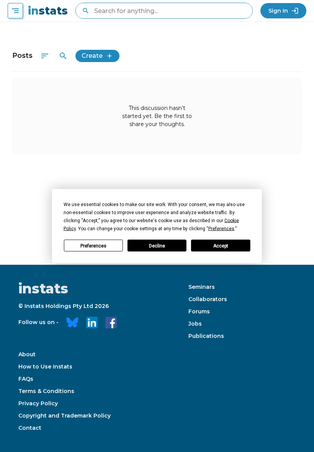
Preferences (93, 245)
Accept (220, 245)
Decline (157, 245)
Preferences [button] (221, 228)
